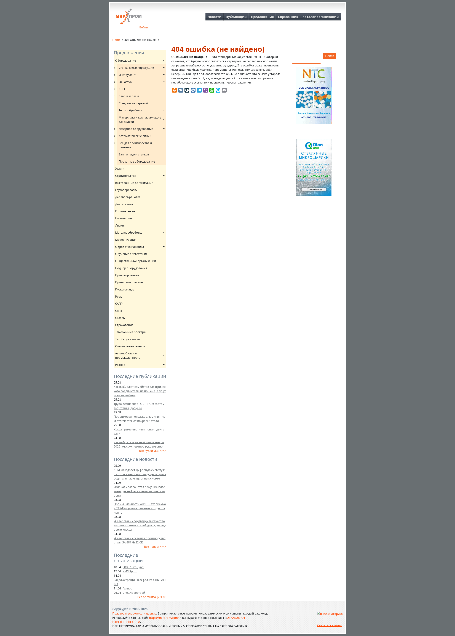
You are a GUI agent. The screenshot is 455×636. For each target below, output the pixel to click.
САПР (119, 304)
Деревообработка (127, 197)
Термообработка (130, 110)
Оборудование (125, 61)
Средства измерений (133, 103)
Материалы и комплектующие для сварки (140, 119)
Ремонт (120, 296)
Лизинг (120, 225)
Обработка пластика (129, 247)
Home (116, 40)
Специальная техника (130, 346)
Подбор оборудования (131, 268)
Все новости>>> (155, 547)
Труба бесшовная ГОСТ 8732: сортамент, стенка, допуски (139, 406)
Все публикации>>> (152, 451)
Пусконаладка (125, 289)
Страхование (124, 325)
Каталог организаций (321, 17)
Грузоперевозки (126, 190)
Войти (143, 27)
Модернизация (125, 240)
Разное (120, 365)
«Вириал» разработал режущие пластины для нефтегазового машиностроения (139, 491)
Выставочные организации (134, 183)
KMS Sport (130, 571)
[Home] (128, 17)
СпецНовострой (134, 593)
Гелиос (127, 588)
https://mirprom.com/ (164, 618)
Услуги (119, 169)
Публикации (236, 17)
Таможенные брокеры (130, 332)
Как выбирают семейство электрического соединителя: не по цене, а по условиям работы (140, 391)
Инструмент (127, 75)
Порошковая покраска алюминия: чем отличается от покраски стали (139, 419)
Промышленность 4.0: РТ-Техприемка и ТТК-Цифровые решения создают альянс (140, 508)
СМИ (118, 311)
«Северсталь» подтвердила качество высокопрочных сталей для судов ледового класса (140, 525)
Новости (214, 17)
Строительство (125, 176)
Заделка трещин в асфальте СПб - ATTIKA (140, 582)
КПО (122, 89)
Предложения (262, 17)
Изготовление (125, 211)
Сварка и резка (129, 96)
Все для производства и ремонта (135, 145)
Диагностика (124, 204)
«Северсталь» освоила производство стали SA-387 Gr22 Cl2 (139, 540)
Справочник (288, 17)
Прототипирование (129, 282)
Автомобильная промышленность (127, 355)
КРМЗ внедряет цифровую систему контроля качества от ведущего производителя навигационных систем (140, 474)
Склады (120, 318)
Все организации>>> (151, 597)
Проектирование (127, 275)
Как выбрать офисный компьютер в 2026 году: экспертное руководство (139, 444)
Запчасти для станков (134, 154)
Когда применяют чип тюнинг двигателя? (140, 431)
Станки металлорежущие (136, 68)
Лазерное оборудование (136, 129)
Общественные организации (135, 261)
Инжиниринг (124, 218)
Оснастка (125, 82)
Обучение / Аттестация (131, 254)
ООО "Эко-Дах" (133, 567)
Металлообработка (128, 233)
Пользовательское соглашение (134, 613)
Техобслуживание (127, 339)
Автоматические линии (135, 136)
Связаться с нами (329, 625)
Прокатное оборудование (137, 161)
